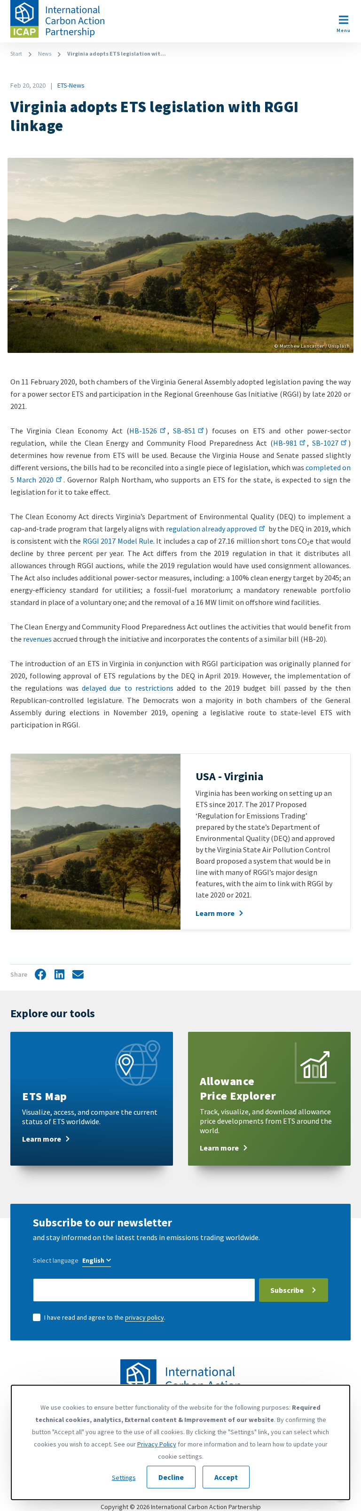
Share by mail (78, 975)
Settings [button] (124, 1477)
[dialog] (180, 1442)
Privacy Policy (156, 1444)
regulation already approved (211, 528)
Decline (171, 1477)
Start (16, 53)
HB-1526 (143, 430)
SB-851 (184, 430)
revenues (37, 639)
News (44, 53)
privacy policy (144, 1317)
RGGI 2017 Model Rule (118, 541)
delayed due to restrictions (127, 688)
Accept (226, 1477)
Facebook (40, 975)
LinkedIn (59, 975)
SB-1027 (325, 443)
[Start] (57, 19)
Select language (55, 1260)
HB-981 (285, 443)
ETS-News (71, 85)
